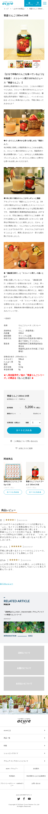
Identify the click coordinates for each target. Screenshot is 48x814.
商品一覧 (7, 738)
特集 (5, 745)
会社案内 (36, 768)
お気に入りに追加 (26, 448)
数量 (27, 422)
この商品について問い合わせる (25, 441)
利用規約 (12, 776)
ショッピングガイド (11, 753)
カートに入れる (24, 430)
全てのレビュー (6, 584)
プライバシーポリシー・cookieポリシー (12, 784)
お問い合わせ (36, 783)
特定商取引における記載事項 (36, 776)
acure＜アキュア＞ (12, 768)
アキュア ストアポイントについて (16, 761)
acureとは (7, 730)
